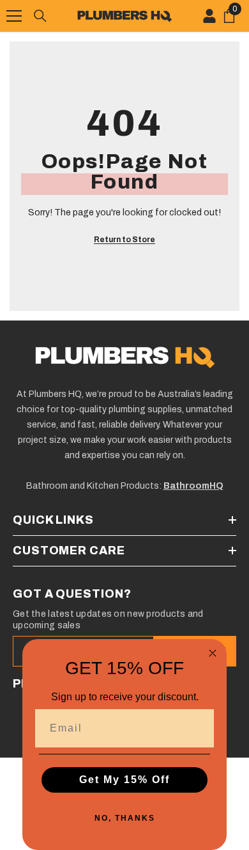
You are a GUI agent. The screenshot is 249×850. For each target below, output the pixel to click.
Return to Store (124, 239)
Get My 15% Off (124, 779)
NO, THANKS (124, 818)
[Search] (40, 16)
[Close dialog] (212, 653)
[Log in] (209, 16)
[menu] (14, 16)
